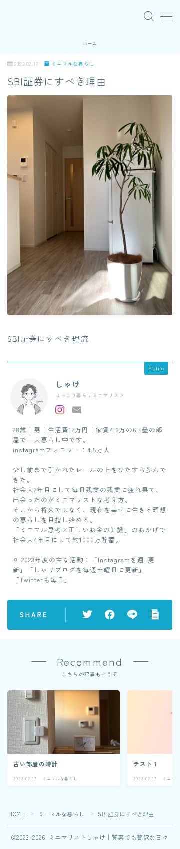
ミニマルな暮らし (73, 64)
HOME (16, 814)
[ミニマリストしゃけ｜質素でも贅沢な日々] (14, 17)
